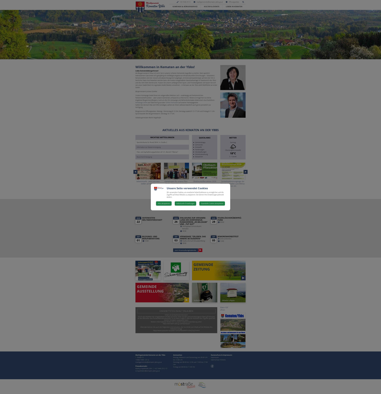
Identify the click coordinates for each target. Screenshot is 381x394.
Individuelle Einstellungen (185, 203)
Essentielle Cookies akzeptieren (212, 203)
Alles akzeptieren (164, 203)
